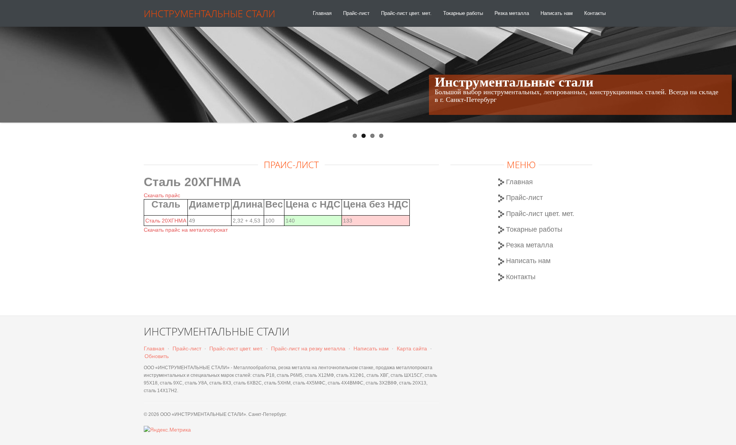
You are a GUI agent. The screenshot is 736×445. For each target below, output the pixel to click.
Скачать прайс (162, 195)
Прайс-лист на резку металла (308, 348)
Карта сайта (412, 348)
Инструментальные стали (209, 13)
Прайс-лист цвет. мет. (406, 13)
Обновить (157, 356)
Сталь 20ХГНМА (165, 221)
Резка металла (512, 13)
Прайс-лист (356, 13)
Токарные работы (463, 13)
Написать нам (556, 13)
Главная (322, 13)
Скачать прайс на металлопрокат (186, 230)
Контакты (595, 13)
